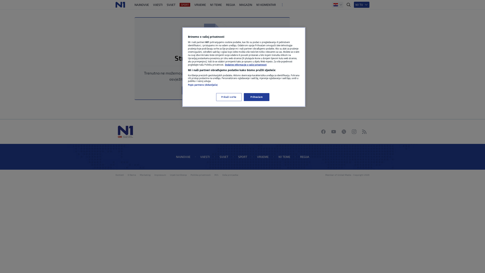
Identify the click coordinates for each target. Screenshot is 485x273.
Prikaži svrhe (228, 97)
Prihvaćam (256, 97)
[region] (243, 67)
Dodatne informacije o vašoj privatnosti (246, 64)
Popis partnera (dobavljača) (203, 84)
